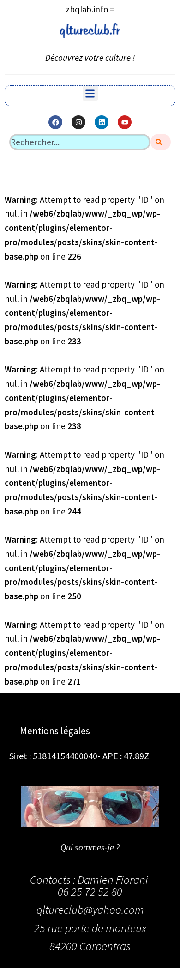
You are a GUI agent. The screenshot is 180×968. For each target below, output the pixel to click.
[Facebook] (55, 122)
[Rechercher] (160, 142)
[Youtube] (125, 122)
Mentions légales (55, 731)
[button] (90, 93)
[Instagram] (78, 122)
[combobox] (79, 142)
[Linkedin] (101, 122)
